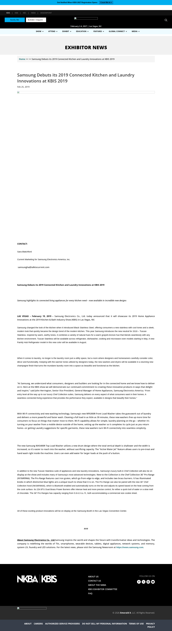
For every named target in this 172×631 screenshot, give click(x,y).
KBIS (8, 13)
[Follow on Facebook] (139, 582)
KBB (16, 13)
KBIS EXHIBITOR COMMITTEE (102, 589)
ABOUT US (93, 576)
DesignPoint (46, 13)
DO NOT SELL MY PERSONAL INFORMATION (104, 623)
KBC (24, 13)
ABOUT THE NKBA (97, 585)
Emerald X (125, 612)
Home (22, 59)
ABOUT (27, 623)
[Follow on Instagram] (148, 582)
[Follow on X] (143, 582)
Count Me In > (106, 2)
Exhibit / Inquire (35, 20)
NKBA (33, 13)
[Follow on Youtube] (153, 582)
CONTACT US (94, 580)
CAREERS (38, 623)
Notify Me (14, 20)
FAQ (90, 593)
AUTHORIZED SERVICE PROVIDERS (62, 623)
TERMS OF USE (136, 623)
